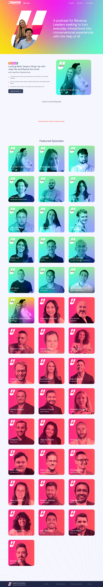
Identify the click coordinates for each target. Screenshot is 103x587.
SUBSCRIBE (80, 3)
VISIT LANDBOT (89, 3)
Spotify (51, 121)
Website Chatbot (60, 584)
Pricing (89, 584)
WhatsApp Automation (76, 584)
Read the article (16, 91)
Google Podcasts (59, 121)
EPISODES (71, 3)
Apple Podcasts (43, 121)
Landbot (46, 584)
